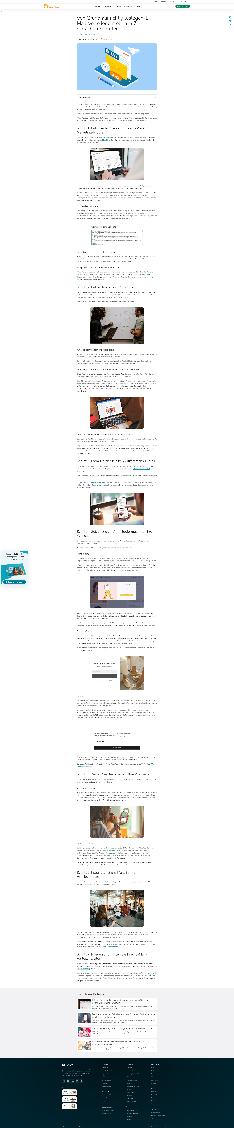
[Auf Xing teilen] (230, 21)
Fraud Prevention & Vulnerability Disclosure (92, 1126)
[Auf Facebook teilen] (230, 25)
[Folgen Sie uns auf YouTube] (68, 1081)
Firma (156, 2)
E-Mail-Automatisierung (94, 482)
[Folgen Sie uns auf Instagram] (63, 1081)
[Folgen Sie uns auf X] (77, 1081)
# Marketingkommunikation (86, 34)
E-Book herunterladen (14, 582)
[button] (117, 97)
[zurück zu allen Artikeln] (3, 12)
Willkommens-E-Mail (141, 469)
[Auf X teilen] (230, 12)
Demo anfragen (182, 6)
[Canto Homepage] (51, 6)
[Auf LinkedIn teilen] (230, 16)
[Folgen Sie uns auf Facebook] (81, 1081)
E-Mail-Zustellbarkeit (110, 946)
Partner (163, 2)
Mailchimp (106, 140)
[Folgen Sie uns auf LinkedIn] (72, 1081)
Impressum (65, 1126)
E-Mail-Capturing (108, 850)
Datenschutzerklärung (74, 1126)
